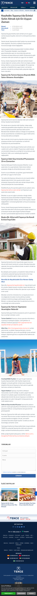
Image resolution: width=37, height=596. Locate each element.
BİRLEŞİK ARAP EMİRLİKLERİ (27, 550)
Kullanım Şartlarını (7, 472)
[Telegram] (24, 527)
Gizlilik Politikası (23, 575)
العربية (22, 535)
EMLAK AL (4, 7)
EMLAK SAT (13, 7)
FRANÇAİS (11, 535)
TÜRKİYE (11, 550)
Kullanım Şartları (14, 575)
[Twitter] (15, 527)
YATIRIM (21, 543)
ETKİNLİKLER (18, 544)
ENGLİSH (5, 535)
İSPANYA (6, 550)
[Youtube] (22, 527)
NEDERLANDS (29, 537)
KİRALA (23, 7)
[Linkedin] (19, 527)
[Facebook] (13, 527)
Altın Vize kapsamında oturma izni (18, 328)
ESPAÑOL (11, 537)
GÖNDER (18, 475)
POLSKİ (16, 537)
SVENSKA (22, 537)
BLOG (32, 543)
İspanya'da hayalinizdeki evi (16, 285)
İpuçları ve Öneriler (19, 10)
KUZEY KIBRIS (17, 550)
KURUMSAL (27, 543)
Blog (12, 10)
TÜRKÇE (27, 535)
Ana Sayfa (6, 10)
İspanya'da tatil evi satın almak (11, 190)
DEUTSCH (5, 537)
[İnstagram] (17, 527)
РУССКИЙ (17, 535)
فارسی (18, 539)
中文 (31, 535)
